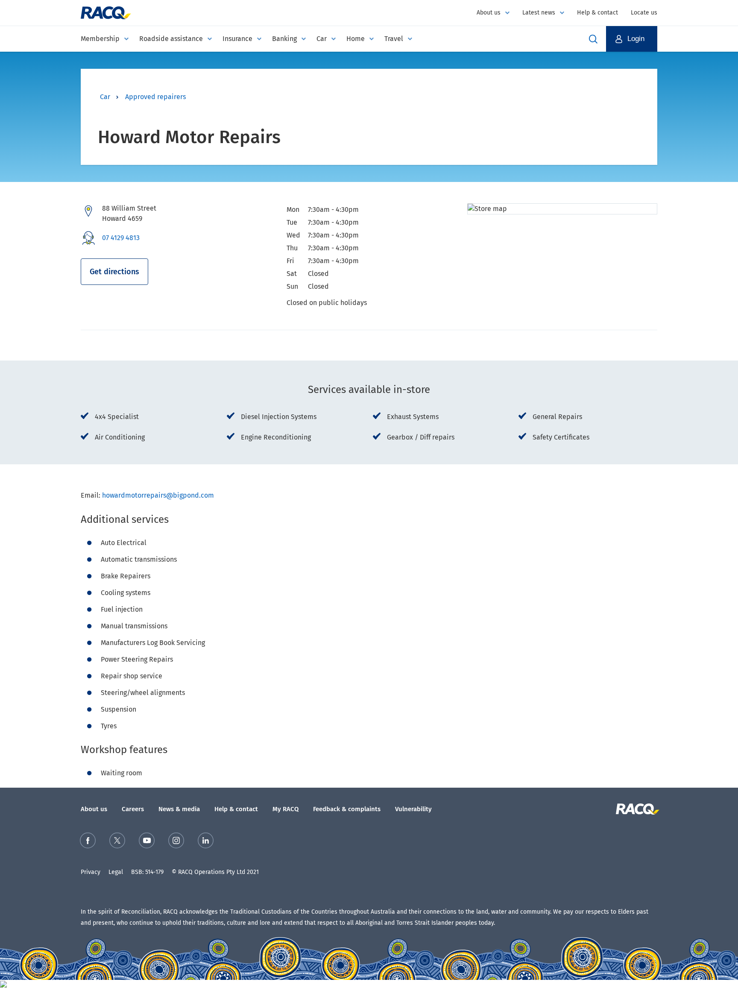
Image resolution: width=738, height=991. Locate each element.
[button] (631, 39)
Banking (284, 39)
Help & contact (597, 12)
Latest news (538, 12)
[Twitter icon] (117, 842)
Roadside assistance (171, 39)
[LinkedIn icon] (206, 842)
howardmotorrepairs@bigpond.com (158, 495)
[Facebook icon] (88, 842)
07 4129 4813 (121, 238)
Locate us (644, 12)
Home (355, 39)
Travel (393, 39)
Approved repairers (155, 97)
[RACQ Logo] (636, 809)
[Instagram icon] (176, 842)
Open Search (593, 39)
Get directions (114, 271)
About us (489, 12)
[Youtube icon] (147, 842)
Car (321, 39)
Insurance (237, 39)
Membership (100, 39)
